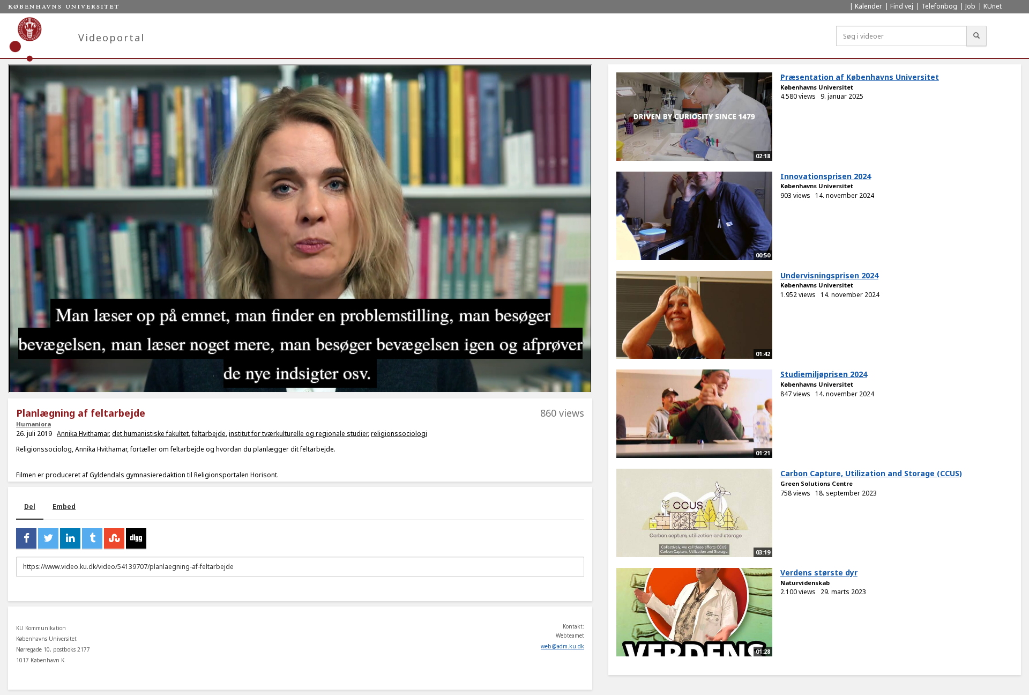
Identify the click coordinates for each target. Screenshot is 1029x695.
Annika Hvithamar (83, 433)
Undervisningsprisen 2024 (829, 275)
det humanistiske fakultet (150, 433)
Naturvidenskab (805, 583)
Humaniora (33, 424)
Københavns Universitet (816, 87)
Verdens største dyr (818, 572)
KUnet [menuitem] (992, 6)
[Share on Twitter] (48, 538)
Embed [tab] (64, 506)
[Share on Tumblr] (92, 538)
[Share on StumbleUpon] (114, 538)
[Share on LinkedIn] (70, 538)
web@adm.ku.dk (562, 646)
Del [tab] (29, 506)
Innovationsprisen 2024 (825, 176)
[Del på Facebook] (26, 538)
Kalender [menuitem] (868, 6)
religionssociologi (399, 433)
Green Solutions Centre (816, 483)
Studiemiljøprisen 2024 (823, 374)
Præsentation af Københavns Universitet (859, 77)
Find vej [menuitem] (901, 6)
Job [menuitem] (970, 6)
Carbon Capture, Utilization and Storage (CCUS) (871, 473)
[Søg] (976, 36)
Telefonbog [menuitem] (939, 6)
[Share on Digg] (136, 538)
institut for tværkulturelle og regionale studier (298, 433)
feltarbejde (209, 433)
